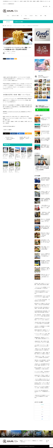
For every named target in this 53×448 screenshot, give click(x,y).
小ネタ (42, 411)
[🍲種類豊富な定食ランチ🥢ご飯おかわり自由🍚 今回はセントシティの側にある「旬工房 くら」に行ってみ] (36, 93)
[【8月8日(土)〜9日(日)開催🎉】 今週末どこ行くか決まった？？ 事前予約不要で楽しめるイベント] (48, 93)
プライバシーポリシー (27, 440)
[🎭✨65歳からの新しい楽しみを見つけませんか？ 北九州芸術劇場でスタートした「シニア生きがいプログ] (40, 81)
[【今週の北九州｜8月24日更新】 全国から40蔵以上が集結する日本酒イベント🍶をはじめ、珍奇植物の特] (36, 81)
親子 (41, 15)
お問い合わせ (23, 441)
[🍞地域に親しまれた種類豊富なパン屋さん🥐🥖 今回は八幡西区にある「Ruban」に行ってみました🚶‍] (40, 97)
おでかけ (31, 15)
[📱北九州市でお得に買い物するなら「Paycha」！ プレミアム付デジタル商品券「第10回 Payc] (44, 85)
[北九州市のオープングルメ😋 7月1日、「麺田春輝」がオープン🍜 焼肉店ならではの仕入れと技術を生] (40, 85)
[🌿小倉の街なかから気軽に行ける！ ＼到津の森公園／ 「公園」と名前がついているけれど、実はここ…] (44, 81)
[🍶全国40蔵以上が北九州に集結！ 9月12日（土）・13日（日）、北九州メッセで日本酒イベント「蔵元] (40, 89)
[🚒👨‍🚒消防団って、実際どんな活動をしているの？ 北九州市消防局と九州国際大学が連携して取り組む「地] (48, 97)
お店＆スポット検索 (15, 15)
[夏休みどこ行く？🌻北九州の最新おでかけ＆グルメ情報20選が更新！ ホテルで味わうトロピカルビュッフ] (48, 85)
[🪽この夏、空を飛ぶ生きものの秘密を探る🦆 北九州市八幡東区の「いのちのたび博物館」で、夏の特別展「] (40, 93)
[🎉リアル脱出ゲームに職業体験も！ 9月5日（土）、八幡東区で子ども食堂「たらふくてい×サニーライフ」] (36, 97)
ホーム (8, 15)
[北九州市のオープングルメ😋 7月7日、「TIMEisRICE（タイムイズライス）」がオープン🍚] (44, 97)
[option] (5, 434)
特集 (45, 15)
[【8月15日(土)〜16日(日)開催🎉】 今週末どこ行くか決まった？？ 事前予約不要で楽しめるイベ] (36, 89)
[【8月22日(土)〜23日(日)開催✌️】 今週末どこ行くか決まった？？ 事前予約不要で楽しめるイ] (48, 81)
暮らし (36, 15)
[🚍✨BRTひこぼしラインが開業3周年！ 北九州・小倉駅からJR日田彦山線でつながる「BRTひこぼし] (36, 85)
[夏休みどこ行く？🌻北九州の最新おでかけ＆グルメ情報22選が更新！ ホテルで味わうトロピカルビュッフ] (44, 93)
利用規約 (21, 440)
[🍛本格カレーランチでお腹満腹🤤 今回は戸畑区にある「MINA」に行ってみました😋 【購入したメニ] (44, 89)
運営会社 (41, 440)
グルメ (26, 15)
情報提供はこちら (26, 18)
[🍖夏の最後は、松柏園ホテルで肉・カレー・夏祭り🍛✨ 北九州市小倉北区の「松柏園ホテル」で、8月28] (48, 89)
